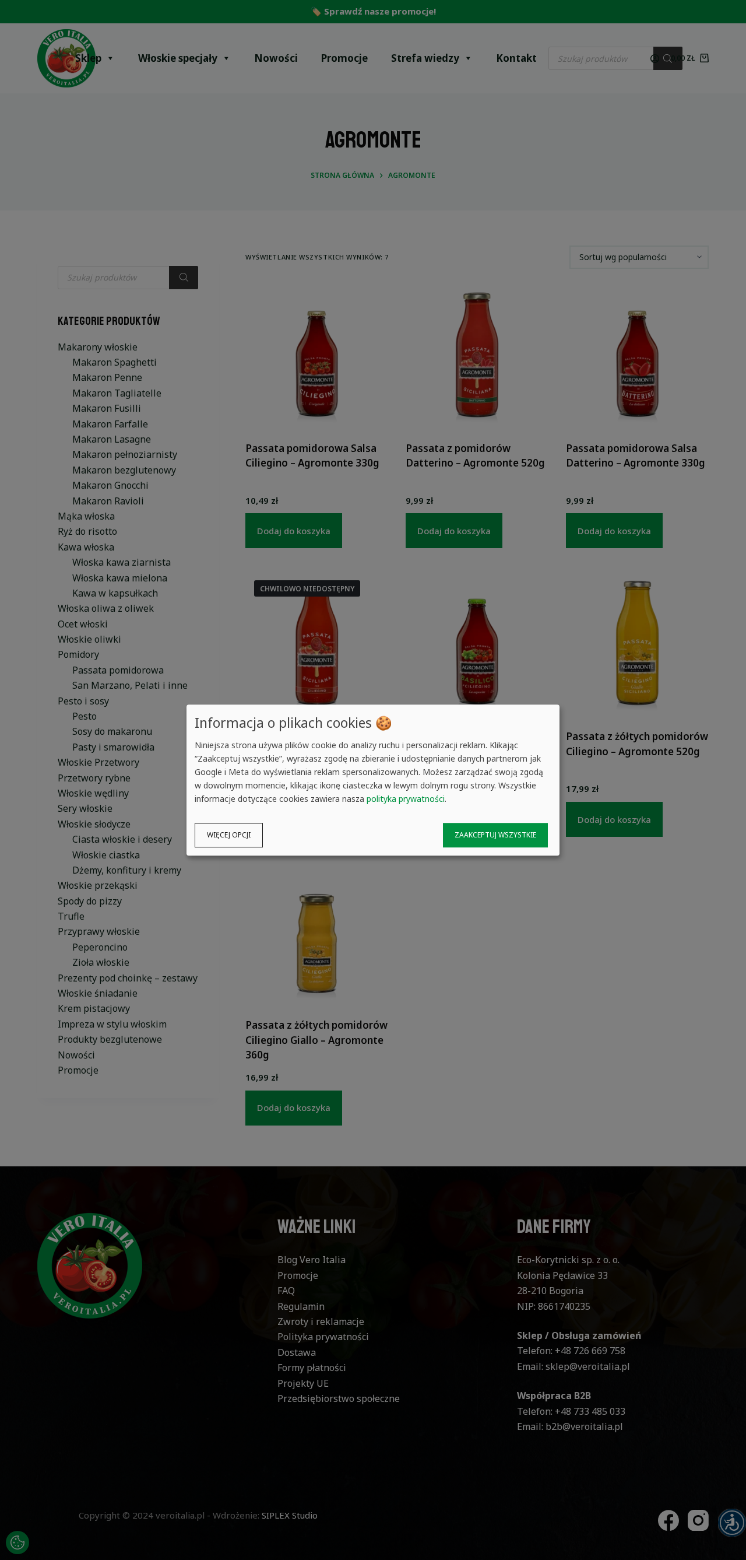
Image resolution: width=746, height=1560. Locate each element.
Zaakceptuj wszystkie (495, 835)
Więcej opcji (229, 835)
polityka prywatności (406, 798)
